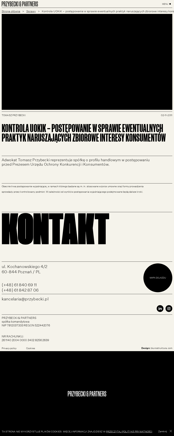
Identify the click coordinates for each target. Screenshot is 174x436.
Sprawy (31, 11)
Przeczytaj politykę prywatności (129, 431)
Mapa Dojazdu (158, 277)
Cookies (30, 348)
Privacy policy (9, 348)
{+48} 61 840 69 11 (19, 284)
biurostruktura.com (161, 348)
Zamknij (162, 431)
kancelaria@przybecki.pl (25, 298)
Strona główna (11, 11)
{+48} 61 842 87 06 (20, 289)
